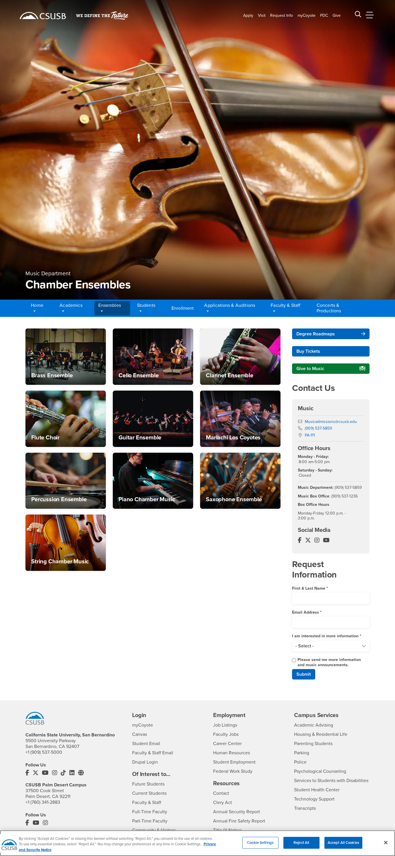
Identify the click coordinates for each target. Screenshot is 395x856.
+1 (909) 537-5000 (43, 752)
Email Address (305, 612)
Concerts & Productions (329, 308)
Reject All (301, 842)
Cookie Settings (260, 842)
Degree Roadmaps (315, 334)
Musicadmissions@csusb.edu (331, 421)
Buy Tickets (308, 351)
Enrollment (182, 308)
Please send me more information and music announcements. (329, 662)
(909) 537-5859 (318, 428)
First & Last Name (308, 588)
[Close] (385, 842)
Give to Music (310, 369)
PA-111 (310, 435)
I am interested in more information (325, 636)
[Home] (43, 15)
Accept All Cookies (343, 842)
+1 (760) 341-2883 (42, 802)
